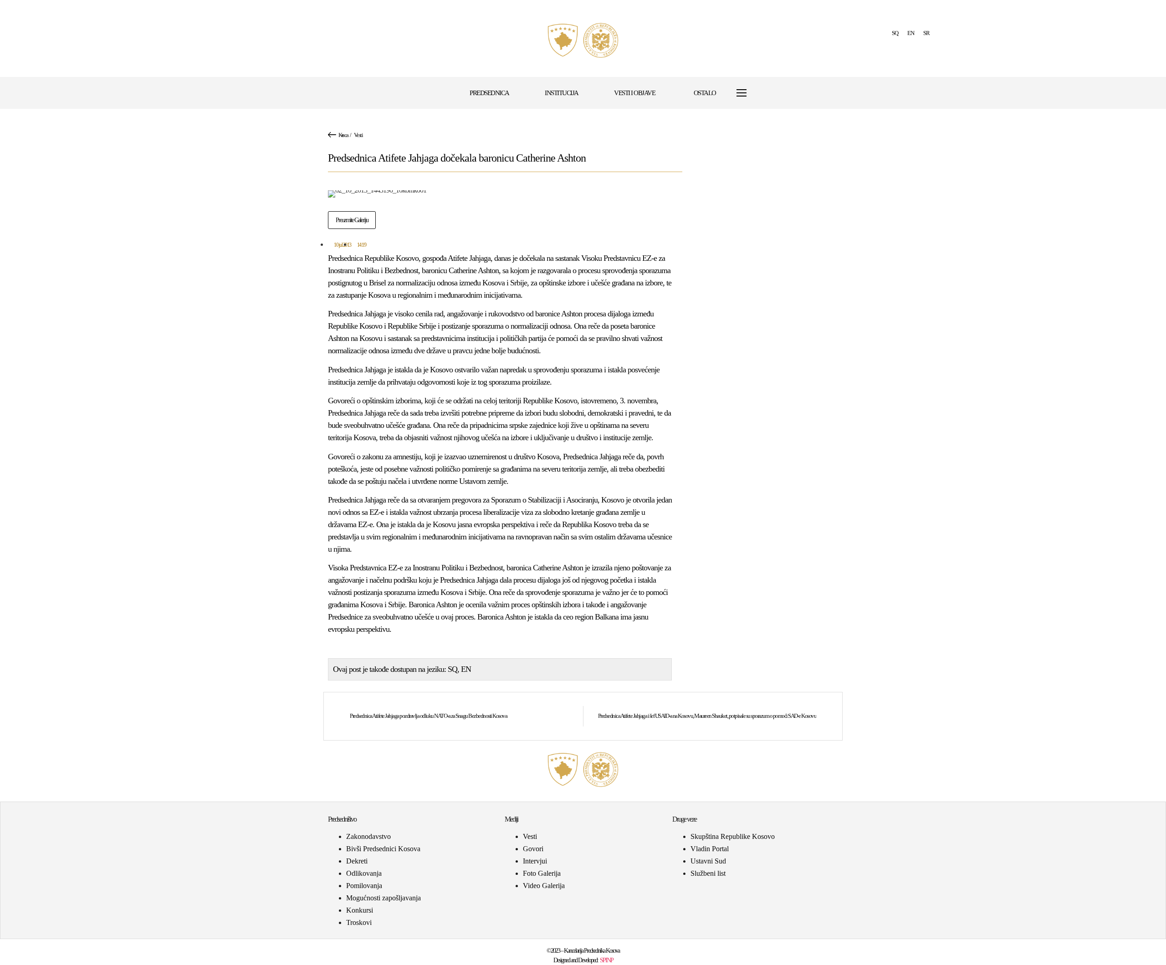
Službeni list (708, 873)
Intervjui (535, 861)
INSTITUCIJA (561, 92)
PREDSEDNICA (489, 92)
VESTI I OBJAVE (634, 92)
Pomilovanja (364, 885)
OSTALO (705, 92)
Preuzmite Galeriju (352, 220)
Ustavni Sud (708, 861)
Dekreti (357, 861)
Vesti (358, 135)
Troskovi (359, 922)
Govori (533, 849)
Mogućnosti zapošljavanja (383, 898)
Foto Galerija (542, 873)
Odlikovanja (364, 873)
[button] (763, 93)
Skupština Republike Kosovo (732, 836)
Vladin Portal (709, 849)
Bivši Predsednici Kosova (383, 849)
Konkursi (359, 910)
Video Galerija (544, 885)
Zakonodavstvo (368, 836)
